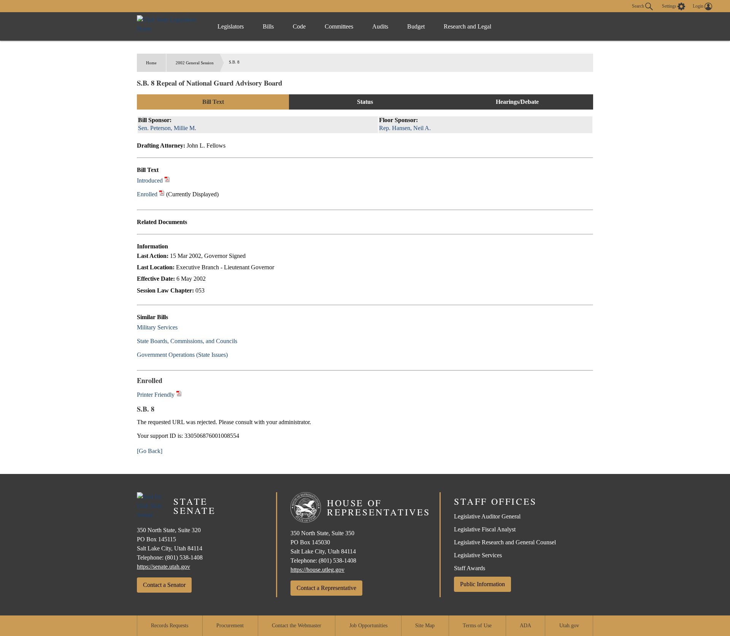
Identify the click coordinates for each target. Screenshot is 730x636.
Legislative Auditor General (487, 516)
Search (638, 5)
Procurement (230, 625)
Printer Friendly (156, 394)
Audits (380, 26)
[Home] (169, 26)
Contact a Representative (326, 588)
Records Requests (169, 625)
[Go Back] (149, 451)
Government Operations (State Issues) (182, 354)
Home (151, 62)
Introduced (150, 180)
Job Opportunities (368, 625)
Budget (416, 26)
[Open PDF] (167, 180)
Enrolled (147, 194)
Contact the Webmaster (296, 625)
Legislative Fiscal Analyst (485, 529)
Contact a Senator (164, 585)
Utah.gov (569, 625)
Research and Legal (467, 26)
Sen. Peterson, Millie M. (167, 128)
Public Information (482, 584)
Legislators (230, 26)
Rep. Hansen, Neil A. (405, 128)
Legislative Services (478, 555)
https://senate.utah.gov (163, 566)
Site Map (425, 625)
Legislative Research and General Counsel (505, 542)
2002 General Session (195, 62)
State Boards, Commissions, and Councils (187, 341)
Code (299, 26)
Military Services (157, 327)
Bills (268, 26)
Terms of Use (477, 625)
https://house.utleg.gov (317, 569)
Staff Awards (469, 568)
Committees (339, 26)
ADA (525, 625)
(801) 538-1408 (184, 557)
